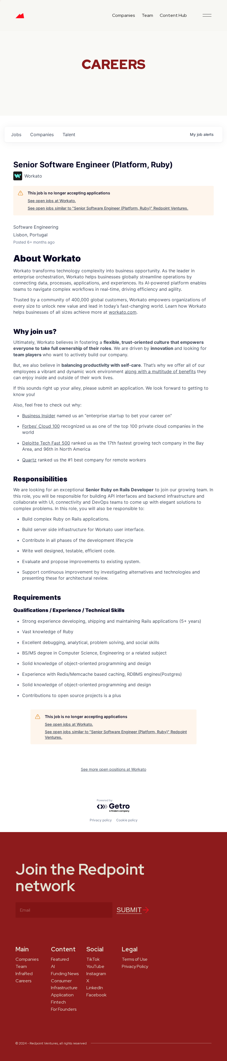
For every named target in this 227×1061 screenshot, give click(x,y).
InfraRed (24, 973)
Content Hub (173, 15)
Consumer (61, 981)
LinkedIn (94, 988)
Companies (123, 15)
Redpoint (20, 17)
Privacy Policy (135, 966)
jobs (16, 134)
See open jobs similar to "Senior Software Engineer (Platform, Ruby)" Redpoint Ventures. (108, 208)
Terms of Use (135, 959)
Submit (129, 910)
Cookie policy (127, 820)
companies (42, 134)
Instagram (96, 973)
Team (147, 15)
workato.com (122, 312)
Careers (23, 981)
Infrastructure (64, 988)
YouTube (95, 966)
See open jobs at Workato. (52, 200)
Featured (60, 959)
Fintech (58, 1002)
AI (53, 966)
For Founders (63, 1009)
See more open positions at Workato (113, 769)
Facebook (96, 995)
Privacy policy (101, 820)
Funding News (65, 973)
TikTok (93, 959)
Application (62, 995)
